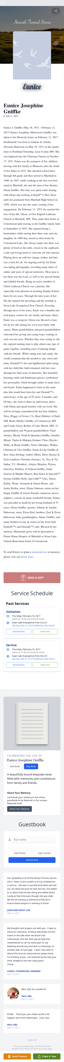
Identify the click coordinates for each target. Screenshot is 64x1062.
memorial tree (39, 552)
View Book (15, 766)
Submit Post (32, 860)
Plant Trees (45, 631)
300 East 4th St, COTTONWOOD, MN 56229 (33, 625)
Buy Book (31, 766)
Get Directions (19, 631)
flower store (27, 556)
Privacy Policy (23, 1048)
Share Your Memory (19, 808)
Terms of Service (40, 1048)
